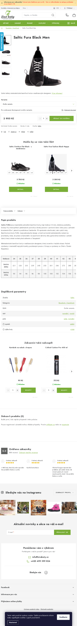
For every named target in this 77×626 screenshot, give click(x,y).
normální (65, 313)
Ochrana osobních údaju (31, 609)
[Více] (71, 23)
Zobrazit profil (63, 493)
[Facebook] (46, 572)
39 (17, 173)
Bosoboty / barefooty (66, 303)
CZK (57, 8)
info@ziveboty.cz (40, 557)
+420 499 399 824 (67, 15)
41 (24, 173)
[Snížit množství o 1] (40, 118)
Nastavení (13, 622)
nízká (72, 329)
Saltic (39, 126)
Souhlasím (63, 617)
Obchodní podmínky (46, 609)
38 (13, 173)
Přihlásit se (62, 532)
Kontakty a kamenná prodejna (10, 8)
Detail (20, 189)
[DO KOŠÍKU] (28, 390)
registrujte (65, 424)
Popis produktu (8, 211)
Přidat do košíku (61, 118)
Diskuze (20, 211)
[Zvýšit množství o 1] (47, 118)
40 (20, 173)
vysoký (72, 313)
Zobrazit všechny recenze (28, 452)
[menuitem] (7, 23)
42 (28, 173)
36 (47, 173)
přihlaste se (50, 424)
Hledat (53, 15)
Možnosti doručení (70, 110)
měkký (72, 324)
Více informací (57, 93)
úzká (65, 319)
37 (9, 173)
